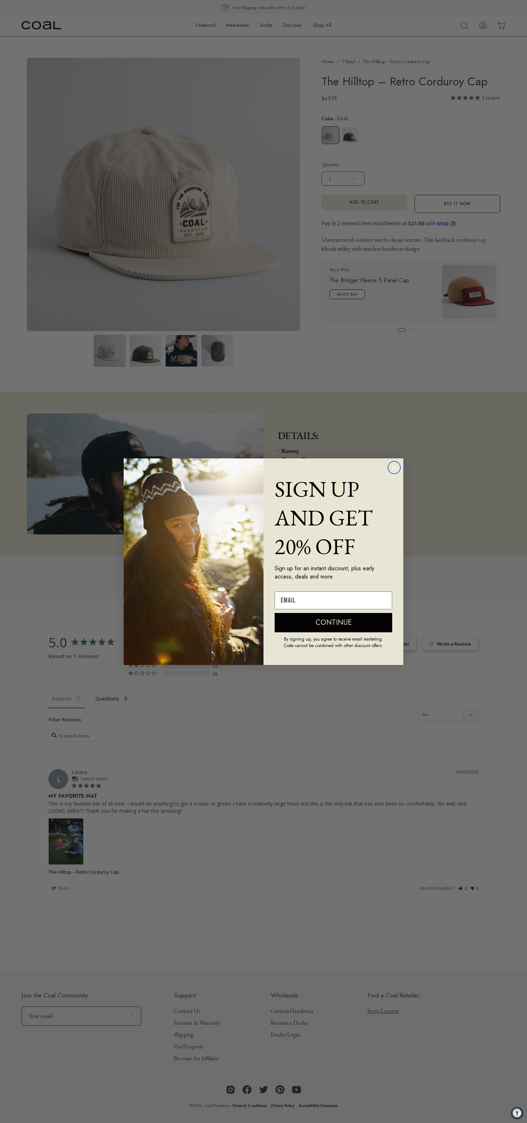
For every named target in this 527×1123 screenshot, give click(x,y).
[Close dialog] (394, 467)
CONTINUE (333, 622)
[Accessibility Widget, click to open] (517, 1113)
